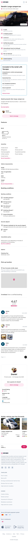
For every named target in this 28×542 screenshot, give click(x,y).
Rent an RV (4, 478)
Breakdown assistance (6, 502)
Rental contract (5, 496)
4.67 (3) (3, 8)
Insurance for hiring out (7, 499)
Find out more (6, 93)
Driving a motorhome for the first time (10, 480)
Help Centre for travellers (7, 486)
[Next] (18, 424)
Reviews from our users (7, 483)
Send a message (14, 116)
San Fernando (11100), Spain (12, 8)
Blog (4, 534)
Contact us (8, 534)
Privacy (22, 534)
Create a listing (4, 494)
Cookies (14, 536)
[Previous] (2, 424)
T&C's (17, 534)
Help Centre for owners (6, 504)
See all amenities (5, 158)
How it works (4, 475)
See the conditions (6, 243)
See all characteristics (7, 183)
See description (5, 107)
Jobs (14, 534)
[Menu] (24, 2)
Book (24, 446)
